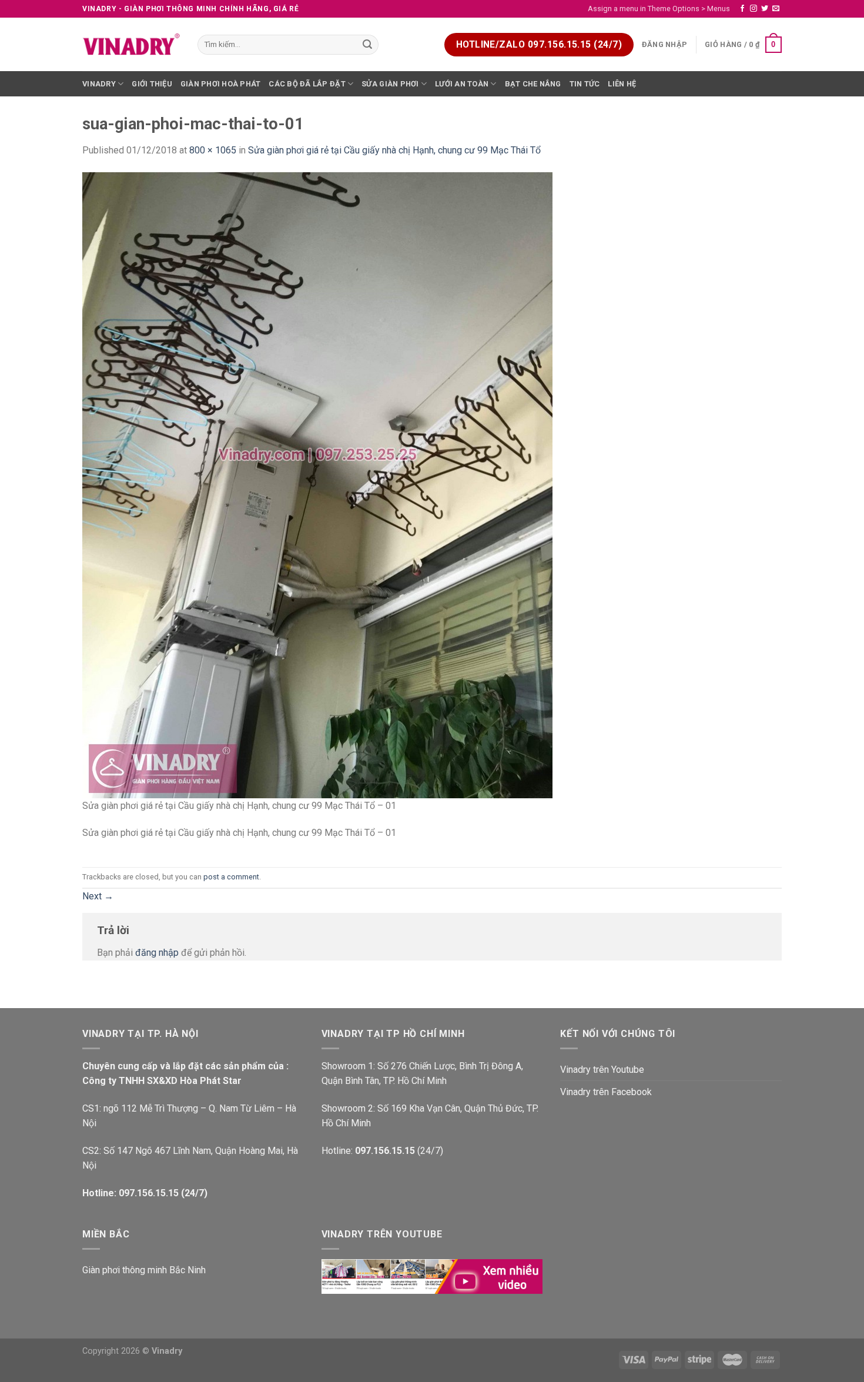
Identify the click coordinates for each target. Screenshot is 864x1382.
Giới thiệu (152, 83)
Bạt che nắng (533, 83)
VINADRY (99, 83)
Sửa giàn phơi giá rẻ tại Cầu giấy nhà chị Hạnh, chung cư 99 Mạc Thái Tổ (394, 150)
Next (97, 896)
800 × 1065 (212, 150)
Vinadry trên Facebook (606, 1091)
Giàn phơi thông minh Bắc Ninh (144, 1270)
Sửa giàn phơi (389, 83)
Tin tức (585, 83)
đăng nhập (157, 952)
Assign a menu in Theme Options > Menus (659, 8)
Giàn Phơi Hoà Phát (220, 83)
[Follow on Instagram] (753, 9)
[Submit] (368, 45)
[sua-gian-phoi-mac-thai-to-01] (317, 484)
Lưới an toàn (461, 83)
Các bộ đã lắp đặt (307, 83)
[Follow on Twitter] (764, 9)
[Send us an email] (775, 9)
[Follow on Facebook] (742, 9)
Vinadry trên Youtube (602, 1069)
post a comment (231, 876)
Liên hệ (622, 83)
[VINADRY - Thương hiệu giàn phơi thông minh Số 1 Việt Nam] (131, 44)
